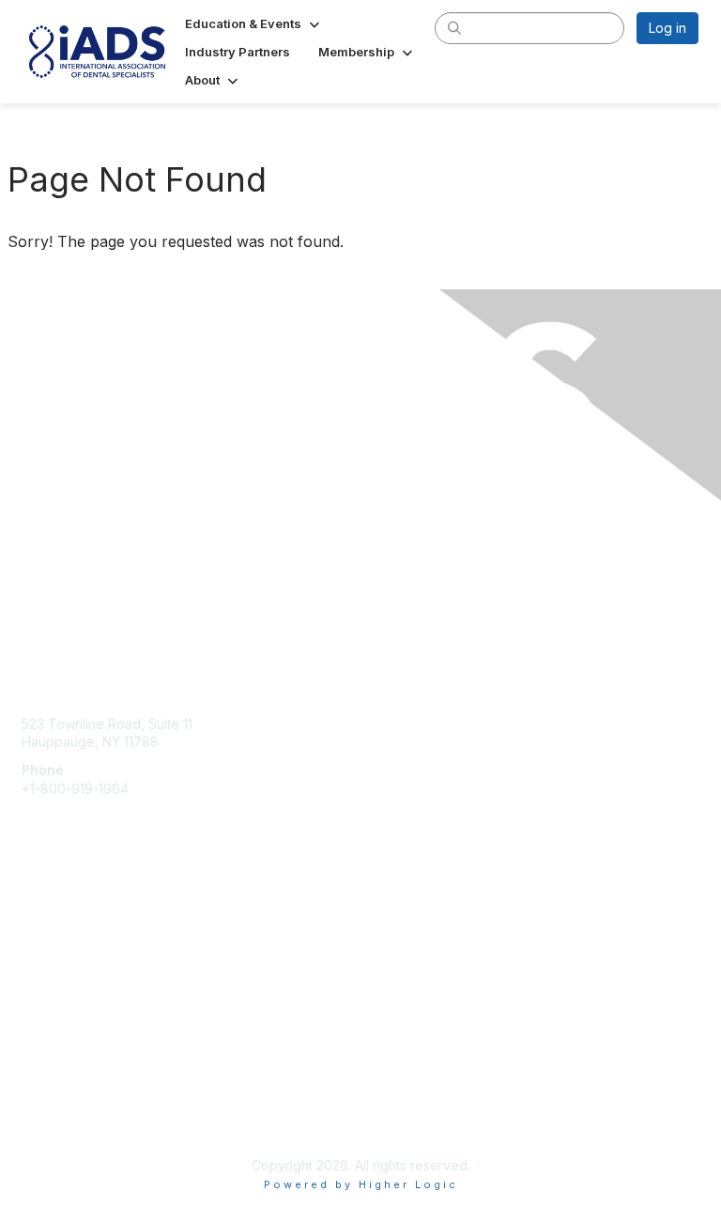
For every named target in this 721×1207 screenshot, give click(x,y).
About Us (50, 1100)
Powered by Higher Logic (361, 1184)
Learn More (57, 976)
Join (35, 940)
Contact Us (96, 667)
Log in (667, 28)
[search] (454, 27)
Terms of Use (63, 1118)
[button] (254, 23)
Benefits (47, 958)
